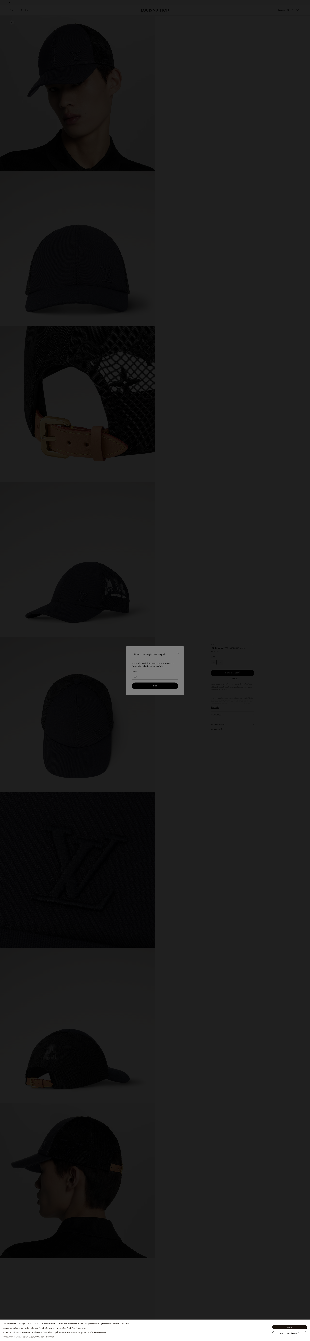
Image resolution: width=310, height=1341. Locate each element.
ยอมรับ (289, 1327)
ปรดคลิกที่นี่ (50, 1337)
